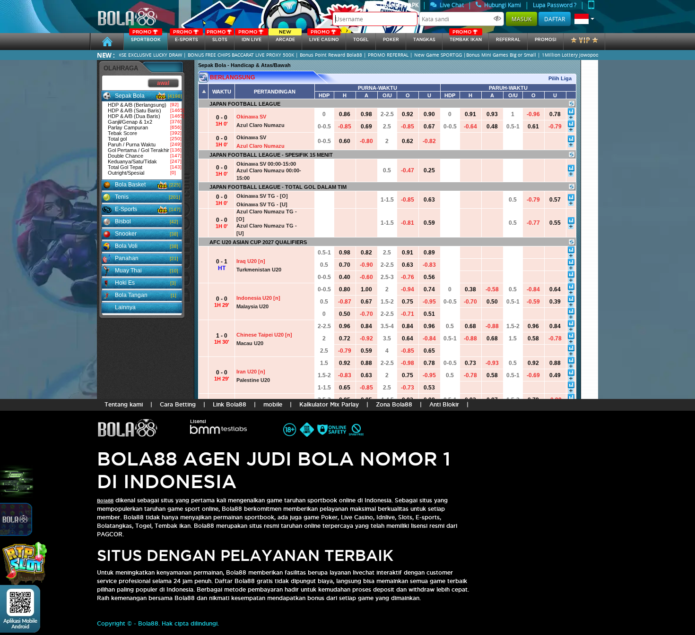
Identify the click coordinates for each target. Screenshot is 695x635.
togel (361, 39)
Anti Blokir (444, 404)
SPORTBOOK (146, 37)
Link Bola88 (229, 404)
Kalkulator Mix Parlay (329, 404)
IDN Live (249, 37)
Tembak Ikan (466, 37)
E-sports (185, 37)
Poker (391, 39)
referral (508, 39)
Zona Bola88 (394, 404)
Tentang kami (123, 404)
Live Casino (324, 37)
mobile (272, 404)
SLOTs (217, 37)
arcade (285, 37)
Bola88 (105, 500)
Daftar (554, 19)
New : (106, 55)
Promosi (545, 39)
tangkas (424, 39)
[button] (584, 19)
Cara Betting (178, 404)
